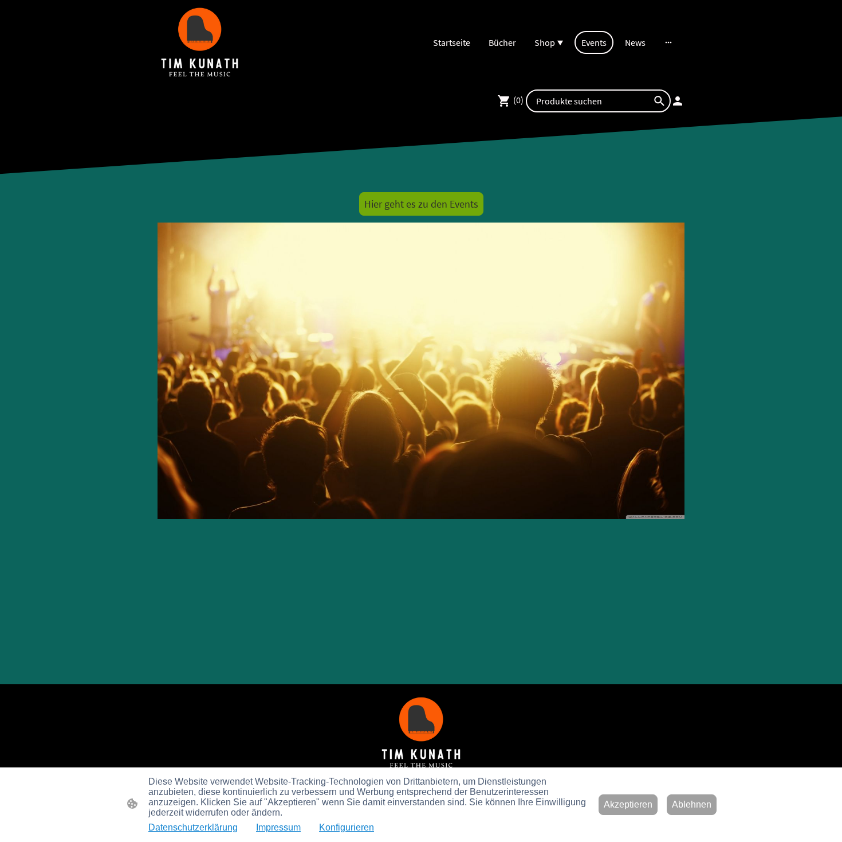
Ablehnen (691, 804)
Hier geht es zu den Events (421, 203)
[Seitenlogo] (200, 42)
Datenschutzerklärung (193, 827)
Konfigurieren (346, 827)
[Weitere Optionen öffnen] (668, 42)
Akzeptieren (628, 804)
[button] (659, 101)
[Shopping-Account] (677, 101)
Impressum (278, 827)
